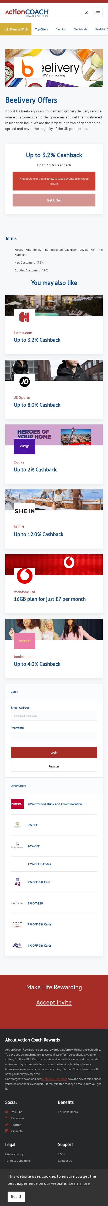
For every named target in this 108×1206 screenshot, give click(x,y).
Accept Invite (54, 1002)
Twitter (16, 1124)
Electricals (80, 29)
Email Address (20, 707)
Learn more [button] (79, 1183)
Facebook (17, 1118)
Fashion (61, 29)
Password (17, 727)
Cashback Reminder (54, 1079)
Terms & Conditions (18, 1160)
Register (54, 766)
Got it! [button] (16, 1196)
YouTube (16, 1112)
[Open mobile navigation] (98, 12)
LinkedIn (17, 1131)
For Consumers (68, 1112)
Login (54, 752)
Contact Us (65, 1160)
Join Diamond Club (16, 29)
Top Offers (41, 29)
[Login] (86, 12)
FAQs (61, 1154)
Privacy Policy (14, 1154)
